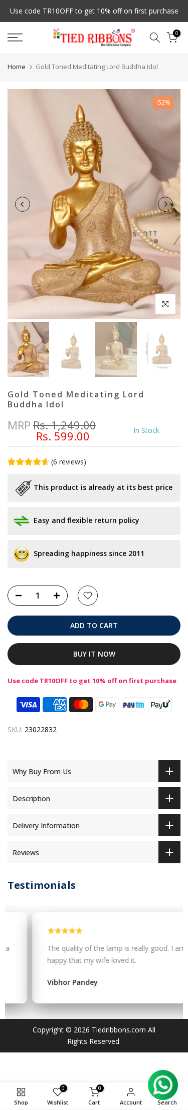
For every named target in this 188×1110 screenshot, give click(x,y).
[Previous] (22, 204)
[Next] (165, 204)
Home (17, 66)
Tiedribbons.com (119, 1029)
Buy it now (94, 654)
